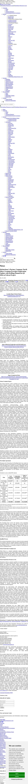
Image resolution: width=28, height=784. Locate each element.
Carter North (11, 58)
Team (6, 10)
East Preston (10, 28)
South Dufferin (11, 34)
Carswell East (11, 64)
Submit (2, 707)
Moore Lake (10, 18)
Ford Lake (10, 69)
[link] (12, 770)
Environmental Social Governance (12, 13)
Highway (10, 36)
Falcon (9, 30)
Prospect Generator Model (11, 231)
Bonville (10, 54)
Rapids (9, 74)
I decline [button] (17, 776)
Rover (9, 59)
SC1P (16, 281)
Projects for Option (4, 736)
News (6, 93)
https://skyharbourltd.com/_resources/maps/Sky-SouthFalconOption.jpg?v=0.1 (14, 296)
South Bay (10, 75)
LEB (9, 70)
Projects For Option (9, 197)
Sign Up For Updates (6, 4)
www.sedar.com (3, 690)
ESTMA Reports (9, 88)
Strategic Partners (9, 83)
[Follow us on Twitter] (5, 256)
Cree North (10, 68)
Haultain (10, 53)
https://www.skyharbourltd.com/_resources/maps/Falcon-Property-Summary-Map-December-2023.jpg (14, 346)
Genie (9, 38)
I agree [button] (16, 773)
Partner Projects (8, 175)
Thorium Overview (12, 21)
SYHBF (7, 281)
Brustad (9, 61)
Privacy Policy (12, 770)
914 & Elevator (11, 63)
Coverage (2, 757)
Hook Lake (10, 29)
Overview (10, 24)
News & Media (6, 91)
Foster (9, 46)
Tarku (9, 56)
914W (9, 41)
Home (4, 109)
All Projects (7, 122)
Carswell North (11, 65)
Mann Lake (10, 33)
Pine (9, 73)
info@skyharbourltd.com (8, 644)
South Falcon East (12, 31)
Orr (9, 50)
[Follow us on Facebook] (4, 256)
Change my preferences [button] (16, 779)
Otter (9, 51)
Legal (1, 764)
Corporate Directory (9, 11)
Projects (4, 14)
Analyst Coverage (9, 81)
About (6, 9)
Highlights (7, 79)
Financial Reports (9, 86)
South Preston (11, 55)
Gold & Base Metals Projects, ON (15, 76)
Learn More (2, 719)
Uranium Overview (12, 20)
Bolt (9, 35)
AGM (6, 89)
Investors (5, 78)
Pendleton (10, 49)
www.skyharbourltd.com (21, 625)
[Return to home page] (13, 5)
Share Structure (8, 85)
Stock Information (9, 84)
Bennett (9, 48)
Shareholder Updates (9, 95)
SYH (26, 280)
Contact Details (8, 99)
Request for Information (10, 100)
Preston (9, 25)
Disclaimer (7, 90)
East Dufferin (11, 60)
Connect (4, 98)
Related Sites (8, 96)
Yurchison (10, 43)
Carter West (10, 66)
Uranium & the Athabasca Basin (12, 118)
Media (6, 94)
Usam (9, 39)
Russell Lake (11, 16)
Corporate (5, 8)
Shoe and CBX (11, 40)
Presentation (8, 80)
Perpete (9, 71)
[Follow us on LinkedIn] (3, 256)
